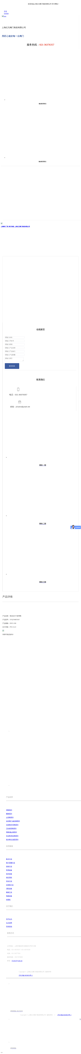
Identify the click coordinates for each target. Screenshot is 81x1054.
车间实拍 (9, 926)
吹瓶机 (8, 899)
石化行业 (9, 881)
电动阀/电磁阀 (22, 236)
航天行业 (9, 859)
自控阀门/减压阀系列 (13, 821)
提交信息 (12, 366)
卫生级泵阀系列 (11, 828)
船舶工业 (9, 892)
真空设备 (9, 874)
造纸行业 (9, 866)
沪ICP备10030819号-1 (26, 975)
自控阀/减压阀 (13, 236)
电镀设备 (9, 896)
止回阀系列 (10, 817)
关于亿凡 (9, 919)
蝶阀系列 (9, 814)
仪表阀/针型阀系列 (12, 825)
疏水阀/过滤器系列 (12, 839)
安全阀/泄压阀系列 (12, 836)
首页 (6, 236)
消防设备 (9, 888)
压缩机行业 (10, 885)
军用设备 (9, 870)
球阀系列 (9, 810)
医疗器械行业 (10, 863)
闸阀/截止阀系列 (11, 832)
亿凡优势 (9, 923)
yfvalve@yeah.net (17, 961)
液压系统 (9, 877)
